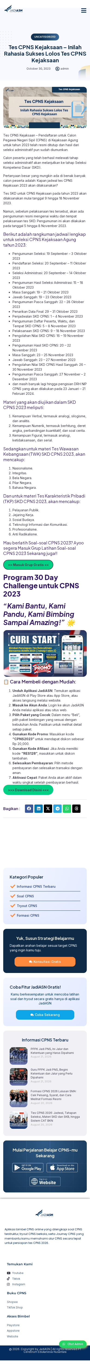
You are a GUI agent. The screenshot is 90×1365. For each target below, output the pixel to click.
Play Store (38, 695)
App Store (61, 695)
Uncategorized (45, 36)
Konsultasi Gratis (47, 962)
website (54, 700)
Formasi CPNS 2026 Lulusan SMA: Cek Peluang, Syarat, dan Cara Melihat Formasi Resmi (53, 1095)
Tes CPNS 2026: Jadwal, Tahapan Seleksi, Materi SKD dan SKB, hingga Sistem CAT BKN (55, 1116)
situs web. (59, 710)
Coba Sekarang (47, 1015)
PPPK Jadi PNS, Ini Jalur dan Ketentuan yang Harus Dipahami (52, 1051)
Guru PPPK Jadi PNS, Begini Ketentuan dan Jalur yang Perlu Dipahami (51, 1073)
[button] (84, 10)
